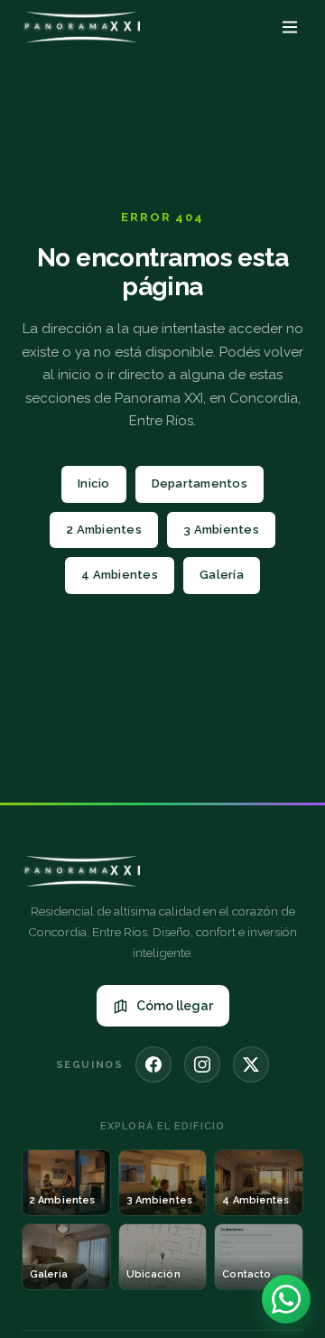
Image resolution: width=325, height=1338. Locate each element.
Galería (222, 574)
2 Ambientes (104, 529)
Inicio (94, 483)
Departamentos (199, 483)
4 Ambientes (119, 574)
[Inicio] (81, 27)
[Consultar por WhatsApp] (286, 1299)
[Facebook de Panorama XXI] (153, 1064)
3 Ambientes (221, 529)
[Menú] (289, 27)
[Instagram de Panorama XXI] (202, 1064)
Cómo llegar (174, 1006)
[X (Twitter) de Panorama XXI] (251, 1064)
